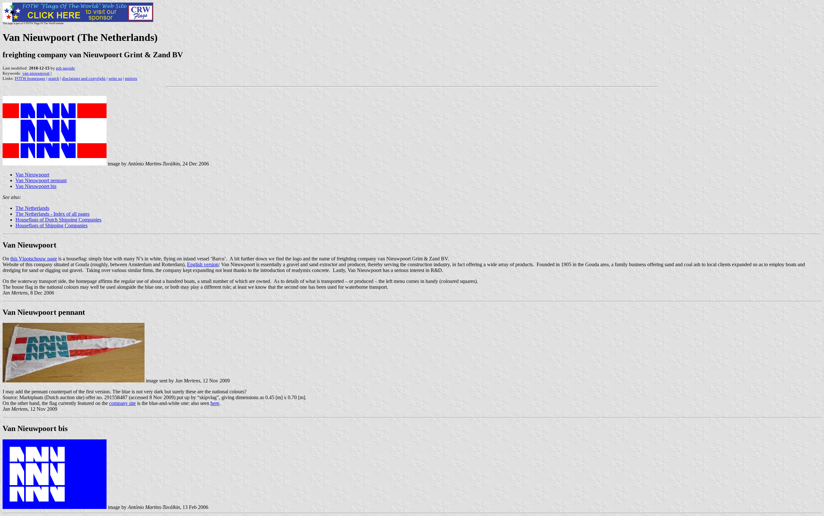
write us (115, 78)
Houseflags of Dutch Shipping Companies (58, 219)
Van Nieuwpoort (32, 174)
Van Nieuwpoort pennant (41, 180)
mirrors (131, 78)
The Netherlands (32, 208)
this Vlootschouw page (33, 258)
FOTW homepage (30, 78)
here (215, 403)
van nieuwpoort (36, 73)
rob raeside (65, 68)
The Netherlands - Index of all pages (52, 214)
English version (203, 264)
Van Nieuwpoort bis (35, 186)
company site (122, 403)
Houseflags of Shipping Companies (51, 225)
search (53, 78)
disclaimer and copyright (84, 78)
